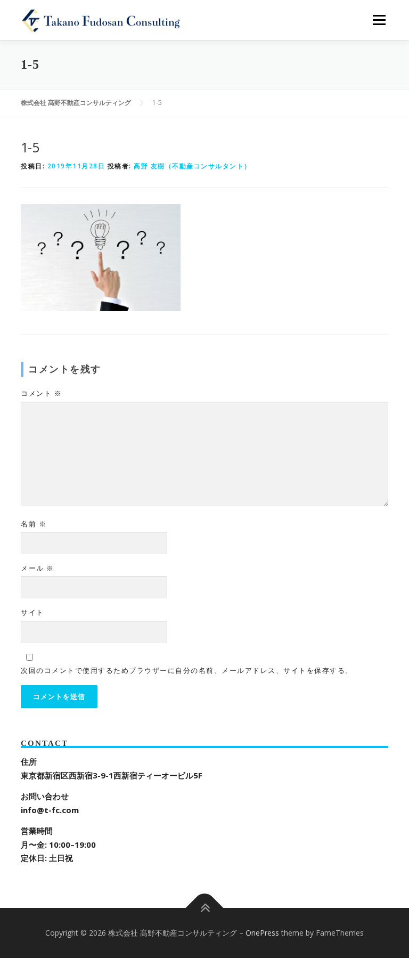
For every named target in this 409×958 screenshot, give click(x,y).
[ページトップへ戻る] (205, 908)
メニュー (379, 19)
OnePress (262, 933)
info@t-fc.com (50, 810)
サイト (32, 612)
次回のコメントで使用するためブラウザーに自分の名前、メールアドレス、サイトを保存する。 (187, 670)
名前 (33, 524)
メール (37, 568)
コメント (41, 393)
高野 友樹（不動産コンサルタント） (192, 166)
